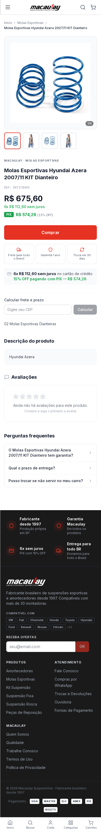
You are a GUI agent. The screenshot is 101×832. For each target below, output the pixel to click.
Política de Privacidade (26, 767)
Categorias (71, 827)
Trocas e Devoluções (73, 693)
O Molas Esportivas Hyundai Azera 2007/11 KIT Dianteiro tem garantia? (41, 452)
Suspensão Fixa (19, 696)
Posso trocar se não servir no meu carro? (46, 480)
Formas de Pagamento (74, 710)
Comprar (50, 232)
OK (82, 646)
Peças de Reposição (24, 712)
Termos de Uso (19, 759)
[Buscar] (83, 7)
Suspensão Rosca (21, 704)
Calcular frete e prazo (24, 300)
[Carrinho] (93, 7)
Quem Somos (17, 734)
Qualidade (15, 742)
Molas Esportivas (30, 23)
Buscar (30, 827)
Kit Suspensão (18, 687)
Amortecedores (19, 671)
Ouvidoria (63, 702)
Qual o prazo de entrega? (32, 468)
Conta (50, 827)
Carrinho (91, 827)
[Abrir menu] (7, 7)
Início (8, 23)
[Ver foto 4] (68, 140)
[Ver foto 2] (31, 140)
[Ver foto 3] (49, 140)
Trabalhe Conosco (22, 751)
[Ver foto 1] (12, 140)
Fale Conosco (66, 671)
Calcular (85, 309)
